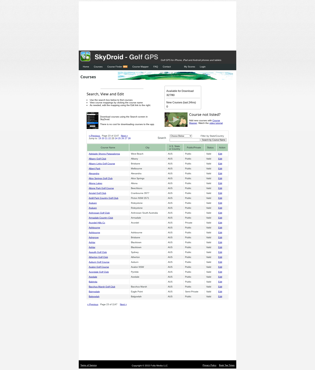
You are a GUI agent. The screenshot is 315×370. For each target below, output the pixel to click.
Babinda (93, 281)
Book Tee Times (227, 365)
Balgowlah (94, 296)
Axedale (93, 276)
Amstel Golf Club (97, 193)
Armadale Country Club (101, 217)
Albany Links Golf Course (102, 163)
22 (109, 138)
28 (129, 138)
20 (103, 138)
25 (119, 138)
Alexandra (94, 173)
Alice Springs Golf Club (101, 178)
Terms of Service (88, 365)
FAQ (155, 66)
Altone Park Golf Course (101, 188)
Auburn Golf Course (99, 262)
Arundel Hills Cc (97, 222)
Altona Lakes (95, 183)
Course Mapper (140, 66)
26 (122, 138)
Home (86, 66)
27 (126, 138)
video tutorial (216, 123)
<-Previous (95, 135)
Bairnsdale (94, 291)
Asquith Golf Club (98, 252)
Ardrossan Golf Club (99, 212)
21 (106, 138)
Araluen (93, 203)
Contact (167, 66)
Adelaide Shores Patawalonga (104, 153)
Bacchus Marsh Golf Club (102, 286)
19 (99, 138)
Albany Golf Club (97, 158)
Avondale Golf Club (99, 272)
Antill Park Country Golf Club (103, 198)
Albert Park (94, 168)
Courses (98, 66)
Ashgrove (94, 237)
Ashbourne (94, 227)
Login (203, 66)
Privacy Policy (209, 365)
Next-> (124, 135)
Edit (220, 153)
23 (113, 138)
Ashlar (92, 242)
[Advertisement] (159, 26)
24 (116, 138)
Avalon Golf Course (99, 267)
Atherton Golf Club (98, 257)
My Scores (189, 66)
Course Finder (114, 66)
